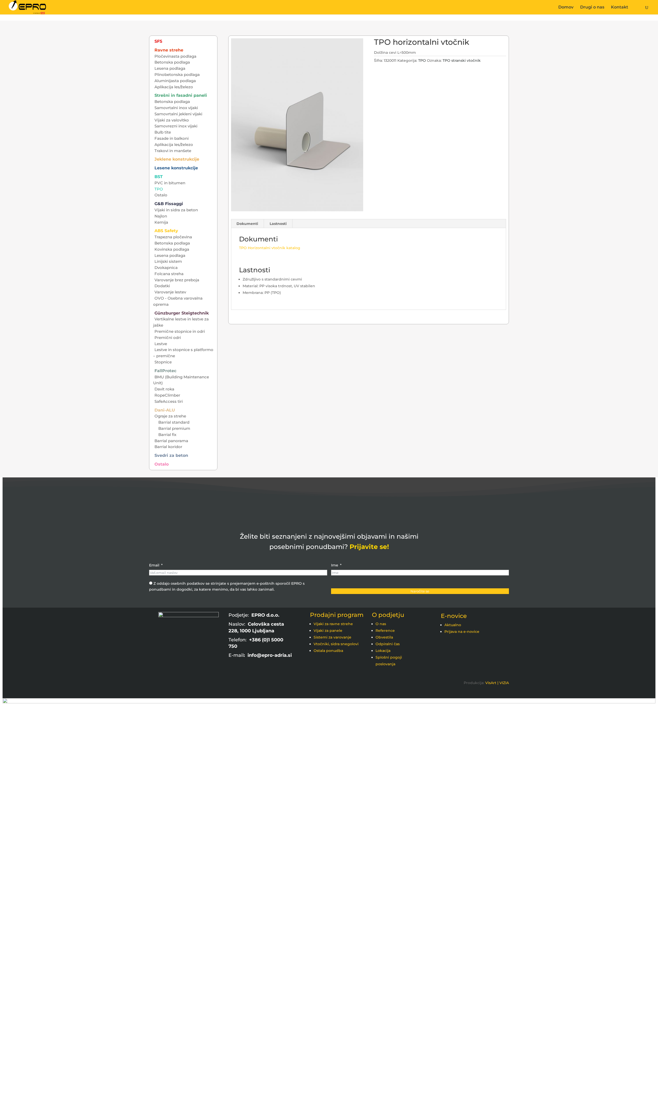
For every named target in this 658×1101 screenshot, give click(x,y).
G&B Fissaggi (168, 203)
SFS (158, 41)
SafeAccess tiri (168, 401)
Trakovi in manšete (172, 150)
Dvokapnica (166, 267)
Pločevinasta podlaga (175, 56)
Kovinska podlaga (171, 249)
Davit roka (164, 389)
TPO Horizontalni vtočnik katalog (269, 248)
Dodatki (162, 285)
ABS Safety (166, 230)
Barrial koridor (168, 446)
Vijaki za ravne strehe (333, 624)
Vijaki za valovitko (171, 120)
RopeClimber (167, 395)
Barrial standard (173, 422)
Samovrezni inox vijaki (175, 126)
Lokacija (383, 650)
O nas (381, 624)
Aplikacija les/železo (173, 86)
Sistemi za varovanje (332, 637)
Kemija (161, 222)
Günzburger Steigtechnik (181, 313)
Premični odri (167, 337)
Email (154, 565)
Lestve (160, 343)
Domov (565, 7)
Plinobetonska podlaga (177, 74)
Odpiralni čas (388, 644)
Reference (385, 630)
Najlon (160, 216)
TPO (422, 60)
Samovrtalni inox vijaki (176, 107)
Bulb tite (162, 132)
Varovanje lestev (170, 292)
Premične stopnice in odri (179, 331)
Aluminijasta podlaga (175, 80)
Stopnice (163, 362)
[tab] (247, 223)
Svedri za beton (171, 455)
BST (158, 176)
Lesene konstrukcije (176, 167)
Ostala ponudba (328, 650)
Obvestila (384, 637)
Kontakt (619, 7)
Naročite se (419, 591)
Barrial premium (174, 428)
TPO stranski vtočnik (462, 60)
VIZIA (504, 682)
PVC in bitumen (169, 182)
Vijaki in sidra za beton (176, 209)
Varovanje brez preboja (176, 279)
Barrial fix (167, 434)
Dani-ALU (164, 410)
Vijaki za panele (328, 630)
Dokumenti (247, 223)
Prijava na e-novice (461, 631)
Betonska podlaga (172, 62)
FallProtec (165, 370)
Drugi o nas (592, 7)
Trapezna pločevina (173, 236)
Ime (334, 565)
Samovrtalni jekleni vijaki (178, 113)
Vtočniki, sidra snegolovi (336, 644)
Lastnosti (278, 223)
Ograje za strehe (170, 416)
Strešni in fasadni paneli (180, 95)
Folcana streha (169, 273)
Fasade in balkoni (171, 138)
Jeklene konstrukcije (176, 159)
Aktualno (452, 625)
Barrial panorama (171, 440)
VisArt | (491, 682)
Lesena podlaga (169, 68)
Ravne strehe (168, 50)
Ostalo (160, 195)
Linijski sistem (168, 261)
